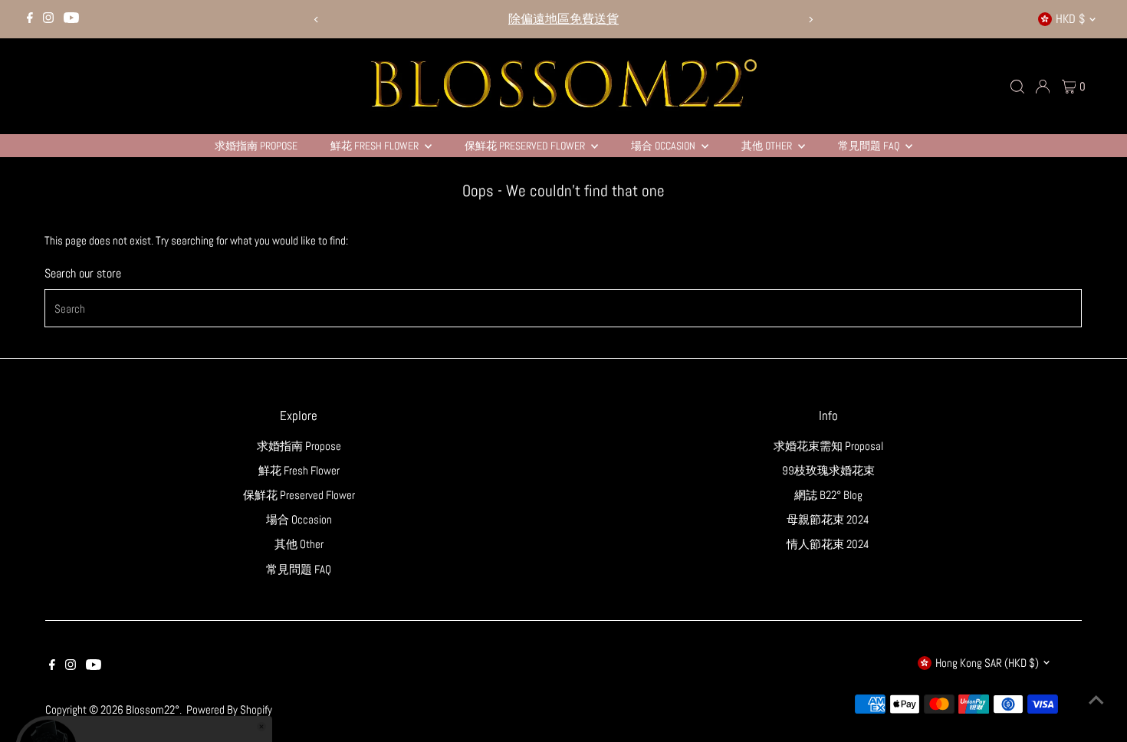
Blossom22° (152, 709)
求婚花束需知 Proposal (828, 445)
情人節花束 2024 (828, 544)
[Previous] (316, 19)
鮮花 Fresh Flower (375, 146)
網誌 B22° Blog (828, 495)
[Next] (811, 19)
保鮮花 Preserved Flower (526, 146)
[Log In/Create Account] (1043, 87)
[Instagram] (48, 19)
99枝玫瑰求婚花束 (828, 470)
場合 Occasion (664, 146)
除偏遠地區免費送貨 (563, 19)
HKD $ (1070, 19)
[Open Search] (1017, 87)
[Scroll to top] (1096, 700)
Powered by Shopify (229, 709)
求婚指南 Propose (256, 146)
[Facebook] (30, 19)
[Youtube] (71, 19)
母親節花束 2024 (828, 519)
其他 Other (767, 146)
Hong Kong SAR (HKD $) (987, 662)
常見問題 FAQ (870, 146)
